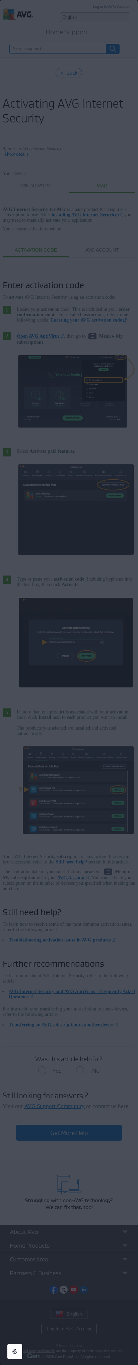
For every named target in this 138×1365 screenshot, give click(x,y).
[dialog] (69, 682)
